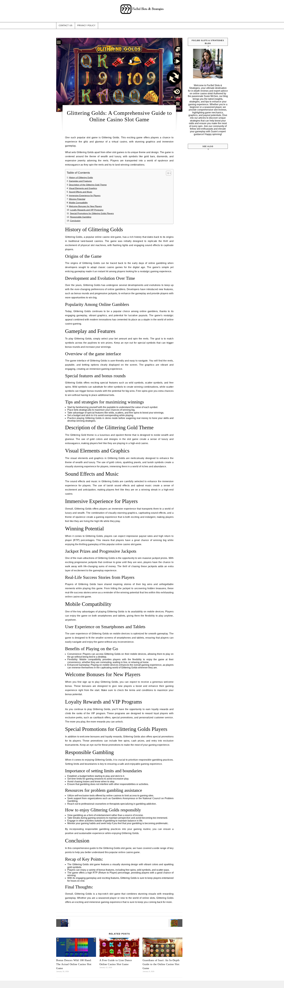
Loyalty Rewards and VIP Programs (86, 210)
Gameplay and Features (80, 181)
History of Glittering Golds (81, 177)
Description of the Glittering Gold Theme (88, 185)
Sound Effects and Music (80, 192)
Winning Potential (77, 199)
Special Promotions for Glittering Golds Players (92, 213)
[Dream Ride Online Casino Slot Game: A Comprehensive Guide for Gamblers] (63, 923)
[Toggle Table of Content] (167, 173)
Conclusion (75, 220)
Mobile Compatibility (78, 202)
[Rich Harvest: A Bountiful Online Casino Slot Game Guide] (175, 923)
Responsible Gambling (80, 217)
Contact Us (65, 25)
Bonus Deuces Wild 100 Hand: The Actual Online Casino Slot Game (74, 964)
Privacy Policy (86, 25)
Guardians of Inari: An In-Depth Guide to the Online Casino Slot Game (161, 964)
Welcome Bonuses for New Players (85, 206)
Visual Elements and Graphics (83, 188)
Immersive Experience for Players (84, 195)
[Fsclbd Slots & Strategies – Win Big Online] (142, 10)
